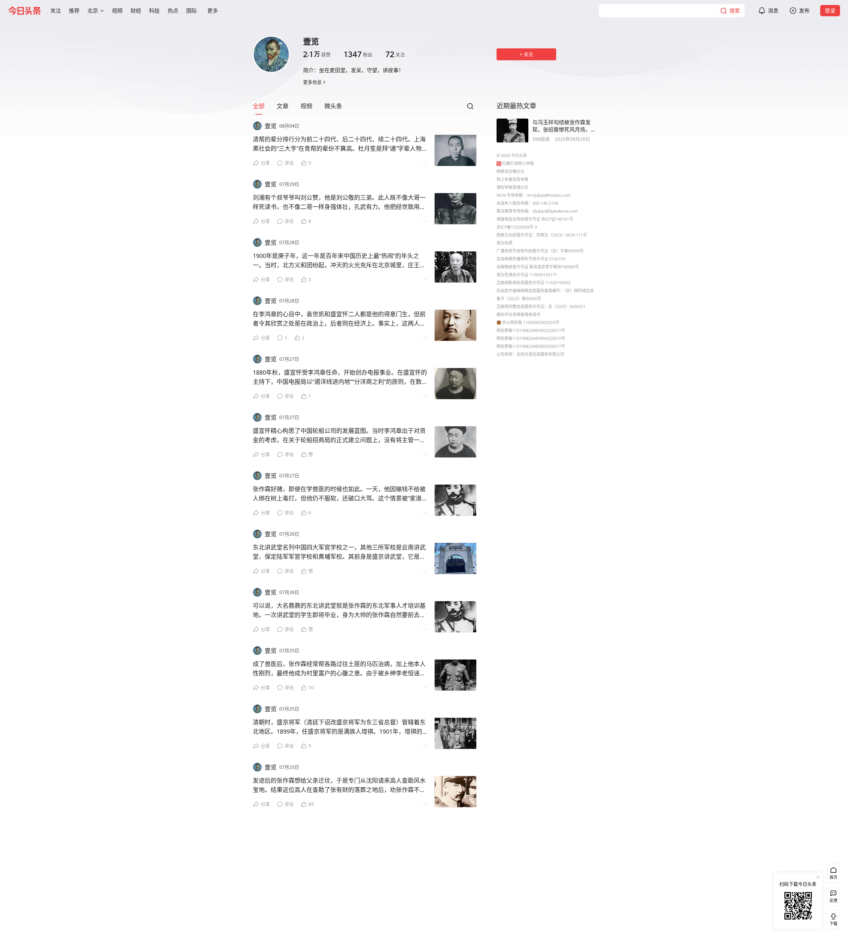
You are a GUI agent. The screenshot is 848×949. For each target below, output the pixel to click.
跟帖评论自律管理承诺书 (518, 314)
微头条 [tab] (333, 106)
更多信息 (312, 82)
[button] (55, 10)
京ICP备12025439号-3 (517, 227)
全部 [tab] (259, 106)
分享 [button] (265, 163)
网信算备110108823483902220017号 (531, 330)
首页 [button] (833, 877)
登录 (830, 10)
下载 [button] (832, 918)
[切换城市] (102, 11)
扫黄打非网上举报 (518, 163)
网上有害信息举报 (512, 179)
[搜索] (470, 108)
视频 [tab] (306, 106)
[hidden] (512, 130)
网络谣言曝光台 (510, 171)
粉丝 (358, 54)
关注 (395, 54)
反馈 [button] (833, 900)
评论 (289, 163)
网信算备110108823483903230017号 (531, 346)
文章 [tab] (283, 106)
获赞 (317, 54)
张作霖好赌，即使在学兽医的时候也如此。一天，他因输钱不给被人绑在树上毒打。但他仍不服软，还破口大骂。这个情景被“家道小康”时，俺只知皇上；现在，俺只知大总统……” (340, 494)
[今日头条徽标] (24, 10)
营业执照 (504, 243)
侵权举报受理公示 (512, 187)
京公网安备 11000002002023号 (530, 322)
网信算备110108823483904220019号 (531, 338)
